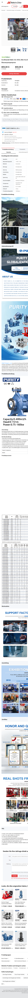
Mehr (2, 984)
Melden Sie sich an (6, 143)
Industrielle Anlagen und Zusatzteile (14, 10)
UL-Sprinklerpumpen (19, 958)
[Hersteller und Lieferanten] (14, 2)
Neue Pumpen (4, 958)
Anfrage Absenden (14, 73)
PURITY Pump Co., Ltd (7, 363)
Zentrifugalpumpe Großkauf (9, 981)
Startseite (3, 10)
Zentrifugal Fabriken (7, 974)
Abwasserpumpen (5, 961)
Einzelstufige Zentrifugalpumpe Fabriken (12, 978)
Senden (14, 876)
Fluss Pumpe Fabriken (19, 974)
